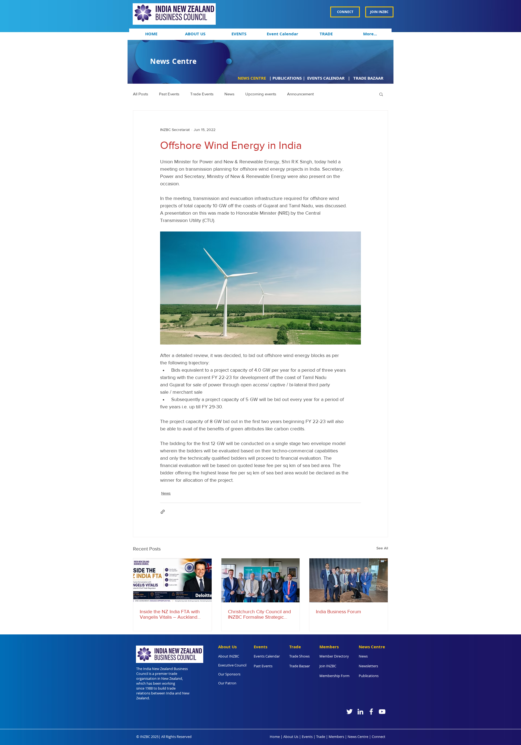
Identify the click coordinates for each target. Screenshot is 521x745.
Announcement (300, 94)
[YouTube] (382, 712)
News (229, 94)
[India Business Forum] (348, 580)
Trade (320, 736)
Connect (378, 736)
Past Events (169, 94)
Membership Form (334, 675)
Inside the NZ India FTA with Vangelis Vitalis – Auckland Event (170, 614)
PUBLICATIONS (287, 78)
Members (336, 736)
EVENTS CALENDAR (326, 78)
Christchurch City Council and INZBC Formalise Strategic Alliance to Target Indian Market (259, 614)
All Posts (140, 94)
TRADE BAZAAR (368, 78)
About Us (290, 736)
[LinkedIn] (360, 712)
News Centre (358, 736)
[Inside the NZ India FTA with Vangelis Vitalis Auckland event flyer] (172, 580)
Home (275, 736)
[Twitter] (349, 712)
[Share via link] (162, 511)
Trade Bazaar (299, 665)
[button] (195, 34)
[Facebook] (371, 712)
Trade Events (202, 94)
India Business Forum (338, 611)
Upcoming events (260, 94)
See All (382, 548)
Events (307, 736)
